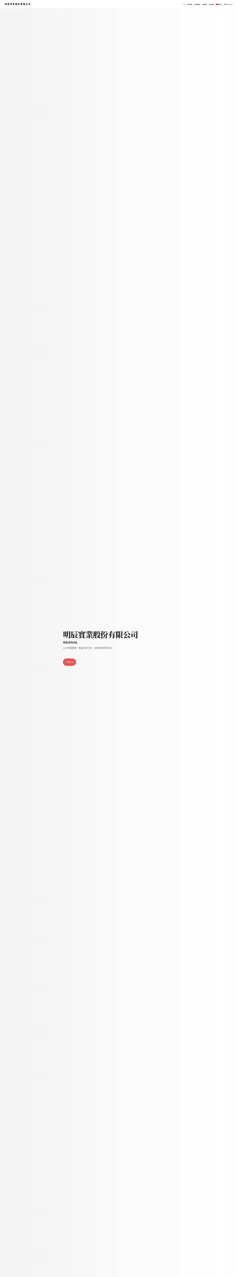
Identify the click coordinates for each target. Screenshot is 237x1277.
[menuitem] (219, 4)
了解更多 (69, 662)
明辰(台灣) (17, 4)
